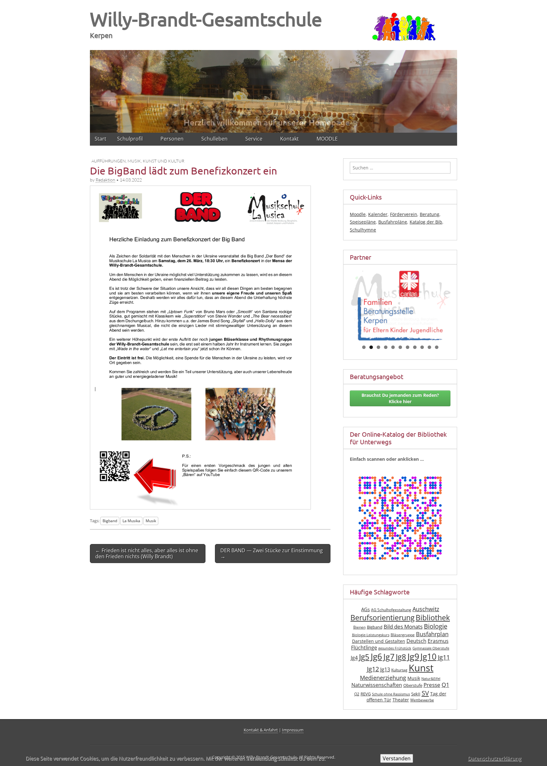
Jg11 (444, 657)
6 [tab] (400, 347)
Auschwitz (425, 609)
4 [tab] (385, 347)
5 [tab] (393, 347)
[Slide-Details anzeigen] (400, 298)
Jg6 (376, 656)
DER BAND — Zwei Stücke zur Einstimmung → (271, 553)
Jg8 (401, 656)
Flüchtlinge (364, 647)
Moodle (358, 214)
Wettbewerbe (422, 700)
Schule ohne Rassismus (391, 694)
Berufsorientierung (382, 618)
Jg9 (413, 656)
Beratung (429, 214)
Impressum (293, 730)
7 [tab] (407, 347)
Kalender (377, 214)
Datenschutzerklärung (494, 758)
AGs (365, 609)
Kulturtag (399, 670)
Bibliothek (433, 618)
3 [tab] (378, 347)
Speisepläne (363, 222)
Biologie (435, 626)
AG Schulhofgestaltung (391, 609)
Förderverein (403, 214)
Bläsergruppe (403, 634)
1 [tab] (364, 347)
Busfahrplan (432, 634)
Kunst (421, 668)
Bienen (359, 627)
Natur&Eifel (430, 678)
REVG (366, 694)
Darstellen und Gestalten (378, 641)
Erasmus (438, 640)
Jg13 (385, 669)
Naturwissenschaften (376, 684)
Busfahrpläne (392, 222)
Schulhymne (363, 230)
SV (425, 692)
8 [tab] (415, 347)
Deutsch (416, 640)
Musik (151, 520)
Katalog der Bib (426, 222)
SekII (415, 694)
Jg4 (354, 657)
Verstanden (397, 758)
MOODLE (327, 138)
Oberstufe (412, 685)
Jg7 (388, 656)
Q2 (356, 694)
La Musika (131, 520)
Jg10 (428, 656)
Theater (401, 700)
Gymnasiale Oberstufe (430, 648)
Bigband (110, 520)
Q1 (445, 684)
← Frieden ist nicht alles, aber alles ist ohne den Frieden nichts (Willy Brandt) (146, 553)
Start (100, 138)
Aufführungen (108, 160)
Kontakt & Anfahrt (261, 730)
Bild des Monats (403, 626)
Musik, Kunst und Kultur (156, 160)
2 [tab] (371, 347)
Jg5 (364, 656)
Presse (432, 684)
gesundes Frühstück (394, 648)
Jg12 (373, 669)
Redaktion (105, 179)
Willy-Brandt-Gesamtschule (206, 19)
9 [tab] (422, 347)
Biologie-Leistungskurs (370, 635)
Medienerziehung (383, 677)
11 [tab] (436, 347)
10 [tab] (429, 347)
